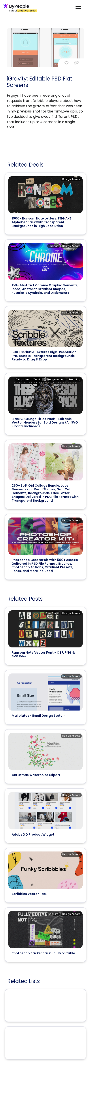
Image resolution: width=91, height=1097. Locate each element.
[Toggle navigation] (78, 8)
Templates (22, 379)
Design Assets (71, 179)
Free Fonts (52, 613)
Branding (74, 379)
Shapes (53, 246)
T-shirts (38, 379)
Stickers (53, 914)
